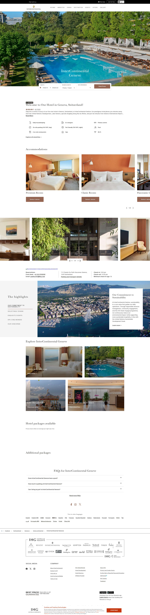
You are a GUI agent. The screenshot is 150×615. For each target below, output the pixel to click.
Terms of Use (53, 578)
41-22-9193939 (40, 274)
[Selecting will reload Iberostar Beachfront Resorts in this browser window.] (32, 551)
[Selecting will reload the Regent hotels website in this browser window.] (39, 545)
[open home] (2, 530)
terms (98, 610)
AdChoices (103, 575)
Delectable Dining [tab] (15, 311)
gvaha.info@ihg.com (37, 276)
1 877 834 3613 (44, 593)
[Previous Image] (127, 208)
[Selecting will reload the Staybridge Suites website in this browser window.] (99, 551)
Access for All (54, 570)
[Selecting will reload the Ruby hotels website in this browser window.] (111, 545)
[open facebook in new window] (70, 504)
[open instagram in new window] (74, 504)
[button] (121, 2)
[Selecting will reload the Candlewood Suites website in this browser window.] (118, 551)
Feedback (103, 581)
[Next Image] (133, 208)
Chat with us (53, 573)
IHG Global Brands (80, 567)
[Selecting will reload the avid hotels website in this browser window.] (81, 551)
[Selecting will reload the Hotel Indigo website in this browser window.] (86, 545)
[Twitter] (30, 568)
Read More (29, 116)
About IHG (103, 567)
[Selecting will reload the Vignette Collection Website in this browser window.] (66, 545)
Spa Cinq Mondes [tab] (15, 320)
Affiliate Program (79, 575)
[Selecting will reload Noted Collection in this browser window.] (95, 545)
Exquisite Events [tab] (15, 315)
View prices (102, 86)
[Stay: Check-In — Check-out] (49, 88)
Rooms (52, 7)
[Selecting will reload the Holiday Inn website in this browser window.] (66, 551)
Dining (69, 7)
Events (87, 7)
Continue (114, 610)
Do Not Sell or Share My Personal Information (112, 573)
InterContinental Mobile (56, 576)
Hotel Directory (79, 573)
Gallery (103, 7)
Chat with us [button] (32, 2)
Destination (78, 7)
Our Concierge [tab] (14, 324)
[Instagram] (34, 568)
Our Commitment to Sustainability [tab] (16, 306)
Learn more (116, 325)
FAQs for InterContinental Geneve (75, 471)
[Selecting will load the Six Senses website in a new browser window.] (31, 545)
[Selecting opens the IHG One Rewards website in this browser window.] (112, 556)
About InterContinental (56, 568)
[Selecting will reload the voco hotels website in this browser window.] (104, 545)
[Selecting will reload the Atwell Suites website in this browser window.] (89, 551)
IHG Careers (103, 578)
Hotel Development (80, 570)
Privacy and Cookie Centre (107, 570)
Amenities (61, 7)
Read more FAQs (75, 495)
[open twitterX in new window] (79, 504)
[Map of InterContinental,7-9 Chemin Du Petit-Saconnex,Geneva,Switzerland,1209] (42, 268)
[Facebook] (27, 568)
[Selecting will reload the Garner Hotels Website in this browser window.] (75, 551)
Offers (95, 7)
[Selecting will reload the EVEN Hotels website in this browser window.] (49, 551)
